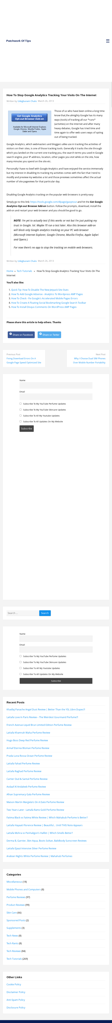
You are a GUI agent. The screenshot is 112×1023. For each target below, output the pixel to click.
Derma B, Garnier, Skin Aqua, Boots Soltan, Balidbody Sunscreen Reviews (47, 840)
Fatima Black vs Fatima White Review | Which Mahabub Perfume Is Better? (47, 817)
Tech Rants (12, 943)
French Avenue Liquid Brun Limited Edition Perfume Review (39, 725)
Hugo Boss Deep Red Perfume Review (27, 740)
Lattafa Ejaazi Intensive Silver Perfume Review (31, 848)
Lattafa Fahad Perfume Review (23, 763)
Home (10, 271)
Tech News (12, 935)
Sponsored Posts (16, 920)
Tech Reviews (14, 951)
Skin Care (12, 912)
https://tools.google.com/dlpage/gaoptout (53, 201)
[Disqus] (56, 474)
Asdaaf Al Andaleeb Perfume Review (26, 786)
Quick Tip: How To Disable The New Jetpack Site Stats (40, 289)
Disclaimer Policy (16, 992)
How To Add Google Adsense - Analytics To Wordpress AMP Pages (47, 294)
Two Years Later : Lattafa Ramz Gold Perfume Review (35, 809)
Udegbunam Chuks (27, 101)
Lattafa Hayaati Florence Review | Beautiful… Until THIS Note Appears (45, 825)
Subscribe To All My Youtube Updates (41, 415)
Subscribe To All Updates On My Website (43, 421)
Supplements (14, 928)
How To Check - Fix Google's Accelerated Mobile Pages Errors (44, 298)
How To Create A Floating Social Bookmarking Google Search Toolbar (48, 302)
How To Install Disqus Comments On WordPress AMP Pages (44, 307)
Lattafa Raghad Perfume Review (24, 771)
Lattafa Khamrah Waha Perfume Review (28, 732)
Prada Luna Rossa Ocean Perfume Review (29, 755)
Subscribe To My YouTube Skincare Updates (44, 409)
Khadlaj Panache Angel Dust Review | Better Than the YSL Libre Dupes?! (46, 709)
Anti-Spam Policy (16, 999)
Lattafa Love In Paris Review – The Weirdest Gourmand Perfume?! (42, 717)
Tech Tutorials (24, 271)
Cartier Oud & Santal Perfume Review (27, 779)
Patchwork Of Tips (18, 40)
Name (22, 380)
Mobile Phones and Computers (24, 889)
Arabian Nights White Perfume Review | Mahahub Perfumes (39, 856)
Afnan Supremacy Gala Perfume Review (28, 794)
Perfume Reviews (16, 897)
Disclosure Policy (16, 1007)
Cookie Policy (14, 984)
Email (22, 391)
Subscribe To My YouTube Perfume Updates (44, 403)
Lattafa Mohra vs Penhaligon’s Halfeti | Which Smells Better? (40, 833)
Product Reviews (16, 905)
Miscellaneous (14, 881)
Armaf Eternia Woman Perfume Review (28, 748)
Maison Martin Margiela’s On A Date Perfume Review (35, 802)
